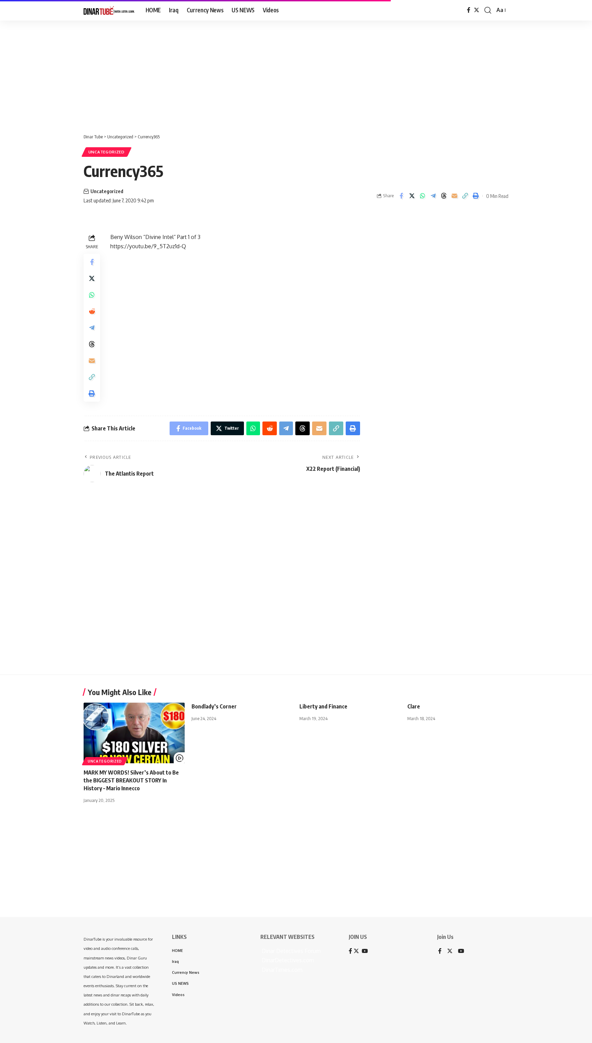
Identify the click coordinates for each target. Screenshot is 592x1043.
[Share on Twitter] (412, 195)
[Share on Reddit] (92, 311)
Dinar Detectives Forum (290, 950)
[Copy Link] (465, 195)
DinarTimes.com (281, 969)
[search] (487, 10)
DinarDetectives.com (287, 960)
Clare (413, 706)
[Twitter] (476, 10)
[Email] (454, 195)
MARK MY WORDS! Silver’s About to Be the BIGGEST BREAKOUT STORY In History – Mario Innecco (131, 780)
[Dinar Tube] (109, 10)
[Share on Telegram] (433, 195)
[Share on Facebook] (401, 195)
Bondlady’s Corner (214, 706)
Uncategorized (106, 151)
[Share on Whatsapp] (422, 195)
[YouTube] (461, 951)
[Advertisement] (212, 74)
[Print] (475, 195)
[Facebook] (468, 10)
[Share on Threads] (443, 195)
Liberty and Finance (323, 706)
